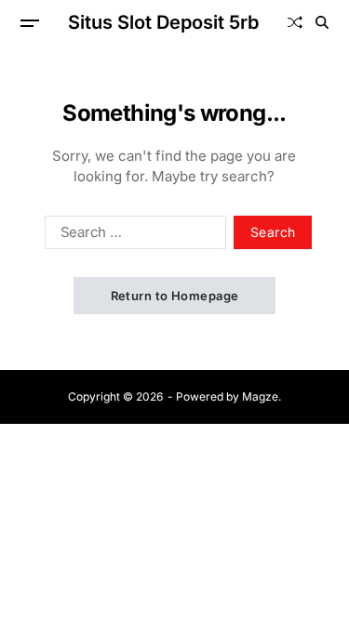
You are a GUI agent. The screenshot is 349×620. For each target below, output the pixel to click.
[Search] (322, 22)
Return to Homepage (175, 295)
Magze (260, 396)
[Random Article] (295, 22)
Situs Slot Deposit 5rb (163, 22)
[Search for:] (131, 236)
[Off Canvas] (29, 23)
